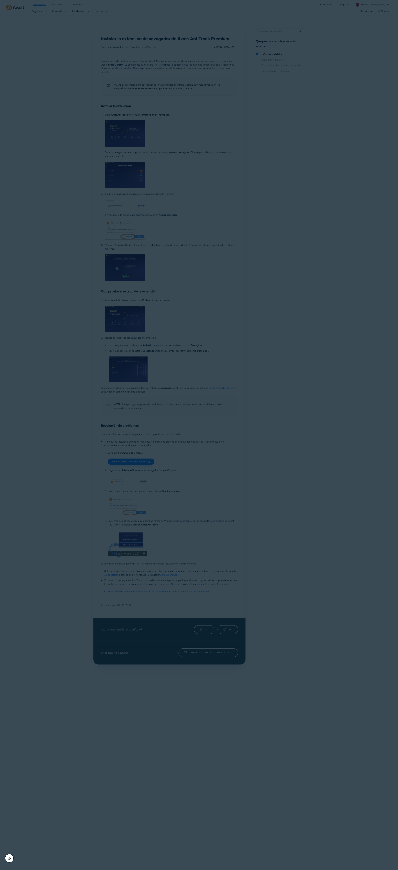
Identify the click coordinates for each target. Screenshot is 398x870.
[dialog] (199, 435)
